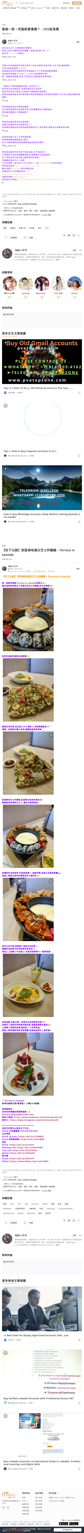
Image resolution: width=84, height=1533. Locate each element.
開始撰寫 (77, 3)
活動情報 (51, 210)
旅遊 (20, 210)
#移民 (62, 1501)
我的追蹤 (38, 1507)
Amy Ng (26, 293)
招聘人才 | (40, 1524)
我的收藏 (38, 1504)
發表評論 (8, 314)
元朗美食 (32, 1208)
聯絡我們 (47, 1524)
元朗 (41, 1208)
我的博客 (38, 1510)
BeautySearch (42, 293)
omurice (35, 1204)
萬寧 (35, 163)
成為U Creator (37, 8)
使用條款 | (23, 1524)
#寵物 (51, 1497)
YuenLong (50, 1208)
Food (35, 1522)
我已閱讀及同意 (68, 1530)
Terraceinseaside (65, 1208)
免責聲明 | (14, 1524)
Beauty (28, 1522)
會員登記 (66, 3)
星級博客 (63, 8)
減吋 (39, 228)
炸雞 (52, 1204)
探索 (48, 8)
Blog (41, 1522)
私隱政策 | (31, 1524)
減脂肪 (12, 228)
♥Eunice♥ (9, 293)
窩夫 (59, 1204)
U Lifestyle (7, 1522)
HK (22, 1522)
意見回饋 (25, 1510)
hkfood (21, 1213)
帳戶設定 (38, 1501)
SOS (47, 228)
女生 (4, 24)
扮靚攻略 (43, 210)
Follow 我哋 (46, 215)
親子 (30, 210)
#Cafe (72, 1497)
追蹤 (77, 42)
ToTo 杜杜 (58, 293)
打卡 (14, 210)
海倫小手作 (13, 40)
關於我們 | (6, 1524)
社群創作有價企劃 (9, 8)
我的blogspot (19, 176)
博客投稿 (25, 1514)
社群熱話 (23, 8)
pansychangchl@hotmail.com (17, 174)
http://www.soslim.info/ (28, 165)
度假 (5, 1204)
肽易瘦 (32, 228)
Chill (12, 1204)
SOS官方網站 (45, 163)
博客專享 (72, 8)
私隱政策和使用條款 (14, 1531)
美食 (25, 210)
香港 (40, 1213)
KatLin (74, 293)
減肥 (5, 228)
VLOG (24, 1501)
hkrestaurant (8, 1213)
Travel (16, 1522)
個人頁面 (38, 1497)
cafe (26, 1204)
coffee (45, 1204)
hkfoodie (31, 1213)
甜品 (66, 1204)
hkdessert (7, 1208)
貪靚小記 (22, 228)
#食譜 (67, 1497)
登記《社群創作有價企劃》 (28, 204)
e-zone (47, 1522)
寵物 (36, 210)
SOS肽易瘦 (13, 53)
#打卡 (62, 1497)
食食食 (48, 1213)
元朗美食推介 (20, 1208)
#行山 (56, 1497)
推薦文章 (55, 8)
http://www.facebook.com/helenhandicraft (40, 179)
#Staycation (54, 1501)
